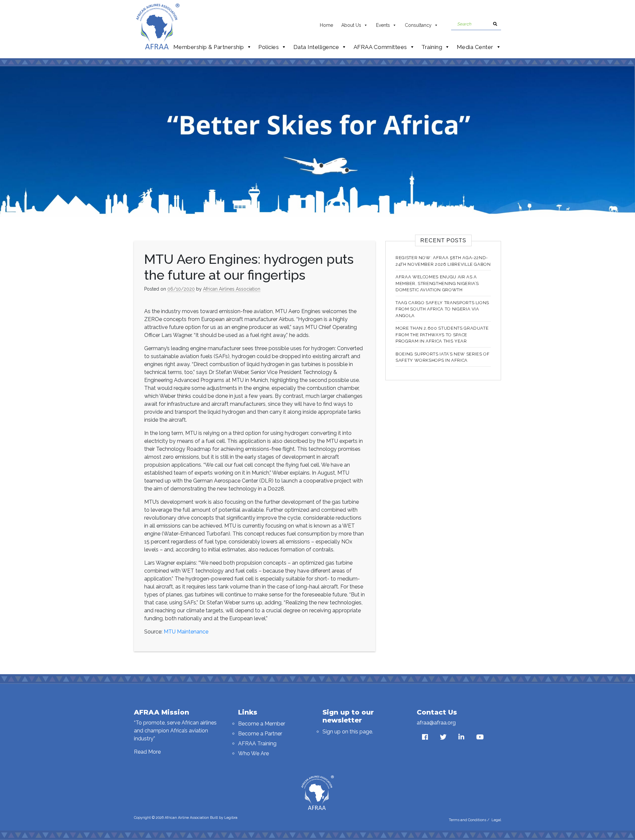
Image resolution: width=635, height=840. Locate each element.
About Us (351, 25)
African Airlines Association (231, 289)
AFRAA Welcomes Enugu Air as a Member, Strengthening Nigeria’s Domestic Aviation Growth (437, 283)
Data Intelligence (316, 47)
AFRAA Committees (380, 47)
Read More (147, 752)
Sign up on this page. (347, 731)
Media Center (475, 47)
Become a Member (261, 724)
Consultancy (418, 25)
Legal (496, 820)
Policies (268, 47)
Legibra (230, 818)
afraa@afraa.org (436, 723)
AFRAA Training (257, 743)
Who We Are (253, 753)
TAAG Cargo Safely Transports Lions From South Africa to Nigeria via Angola (442, 309)
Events (383, 25)
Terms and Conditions (467, 820)
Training (431, 47)
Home (326, 25)
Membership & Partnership (208, 47)
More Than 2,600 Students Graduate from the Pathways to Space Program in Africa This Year (442, 335)
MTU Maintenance (186, 632)
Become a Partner (260, 733)
